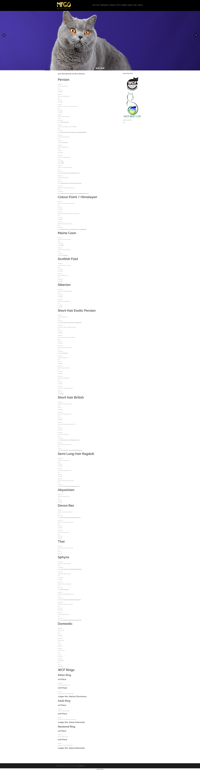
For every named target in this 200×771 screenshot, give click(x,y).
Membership (104, 5)
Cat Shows (112, 5)
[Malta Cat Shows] (64, 5)
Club (97, 5)
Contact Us (140, 5)
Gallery (130, 5)
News (135, 5)
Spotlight (123, 5)
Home (93, 5)
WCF (118, 5)
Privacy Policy (100, 769)
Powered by (78, 766)
